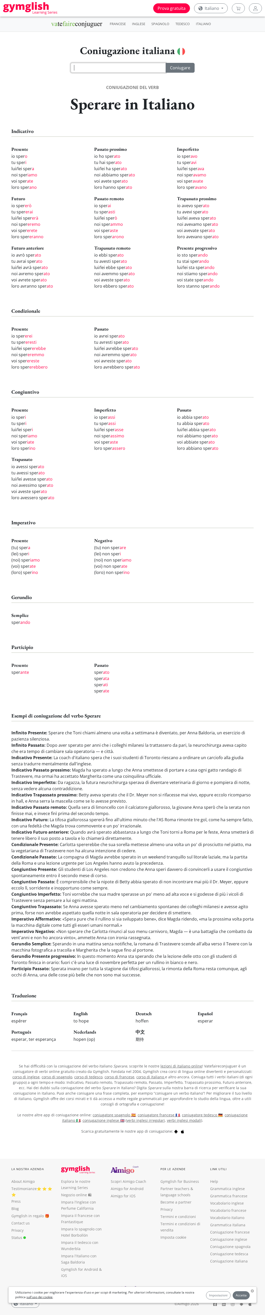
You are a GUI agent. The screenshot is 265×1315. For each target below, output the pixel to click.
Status (17, 1237)
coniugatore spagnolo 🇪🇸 (114, 1114)
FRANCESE (118, 23)
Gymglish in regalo (27, 1215)
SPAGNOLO (160, 23)
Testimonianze (24, 1188)
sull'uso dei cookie (39, 1297)
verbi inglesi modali (184, 1120)
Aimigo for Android (127, 1188)
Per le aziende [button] (173, 1169)
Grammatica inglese (227, 1188)
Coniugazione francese (230, 1232)
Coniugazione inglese (228, 1239)
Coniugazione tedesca (229, 1253)
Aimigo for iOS (123, 1195)
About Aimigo (23, 1181)
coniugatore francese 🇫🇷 (159, 1114)
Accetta (241, 1295)
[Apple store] (182, 1131)
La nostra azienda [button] (27, 1169)
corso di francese (119, 1076)
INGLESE (138, 23)
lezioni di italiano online (181, 1066)
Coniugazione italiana (229, 1261)
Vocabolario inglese (227, 1203)
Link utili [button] (218, 1169)
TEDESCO (182, 23)
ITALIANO (203, 23)
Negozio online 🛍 (76, 1194)
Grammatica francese (228, 1195)
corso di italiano (150, 1076)
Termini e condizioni (178, 1216)
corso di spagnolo (57, 1076)
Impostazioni (218, 1295)
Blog (15, 1208)
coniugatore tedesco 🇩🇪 (202, 1114)
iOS (64, 1275)
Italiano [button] (212, 8)
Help (214, 1181)
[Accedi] (255, 8)
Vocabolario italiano (227, 1217)
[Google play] (176, 1131)
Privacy (17, 1230)
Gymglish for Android (79, 1269)
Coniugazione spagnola (230, 1246)
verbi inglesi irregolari (146, 1120)
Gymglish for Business (179, 1181)
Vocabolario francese (228, 1210)
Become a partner (176, 1202)
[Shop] (238, 8)
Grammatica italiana (227, 1224)
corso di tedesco (88, 1076)
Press (16, 1201)
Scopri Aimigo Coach (128, 1181)
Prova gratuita (172, 8)
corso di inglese (26, 1076)
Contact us (20, 1223)
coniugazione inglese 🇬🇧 (103, 1120)
